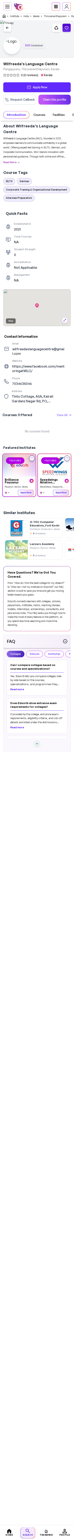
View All (62, 415)
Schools (34, 653)
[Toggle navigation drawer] (7, 6)
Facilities (59, 114)
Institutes (54, 653)
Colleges (15, 653)
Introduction (16, 114)
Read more (17, 689)
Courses (39, 114)
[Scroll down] (37, 743)
